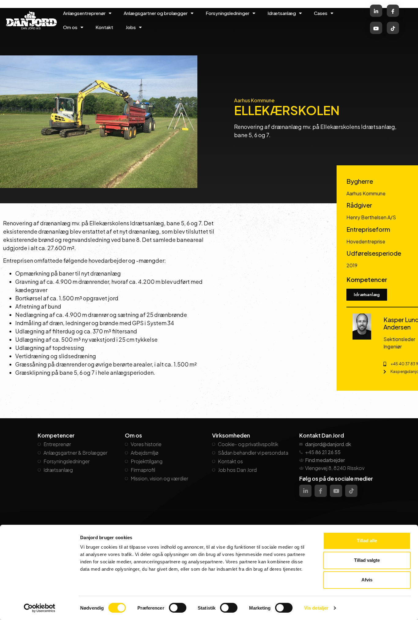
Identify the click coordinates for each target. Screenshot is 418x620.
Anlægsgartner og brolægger (156, 13)
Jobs (130, 27)
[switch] (177, 608)
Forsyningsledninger (227, 13)
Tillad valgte (367, 560)
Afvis (366, 579)
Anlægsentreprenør (84, 13)
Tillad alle (367, 540)
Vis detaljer (316, 608)
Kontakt (104, 27)
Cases (320, 13)
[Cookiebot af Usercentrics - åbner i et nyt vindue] (39, 608)
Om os (70, 27)
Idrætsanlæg (281, 13)
